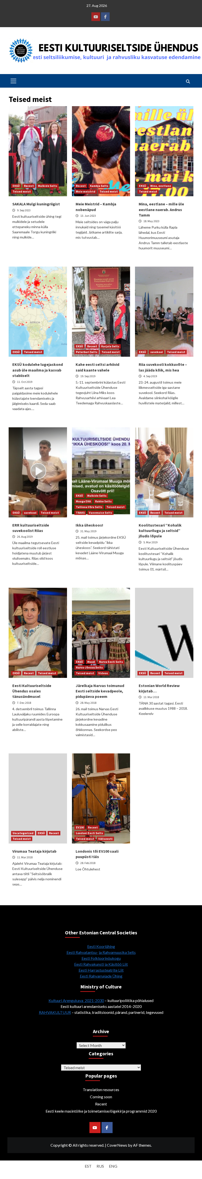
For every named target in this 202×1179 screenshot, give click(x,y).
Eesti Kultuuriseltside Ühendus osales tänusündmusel (31, 691)
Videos (103, 673)
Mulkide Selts (47, 186)
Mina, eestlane (160, 186)
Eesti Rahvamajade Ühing (101, 976)
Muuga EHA (83, 501)
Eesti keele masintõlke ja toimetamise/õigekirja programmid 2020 (101, 1111)
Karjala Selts (110, 346)
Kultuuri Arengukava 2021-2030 (76, 1000)
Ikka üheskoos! (89, 525)
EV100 (80, 827)
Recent (29, 186)
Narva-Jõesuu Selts (89, 667)
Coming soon (101, 1096)
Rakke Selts (103, 501)
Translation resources (101, 1089)
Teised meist (22, 191)
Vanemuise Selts (100, 512)
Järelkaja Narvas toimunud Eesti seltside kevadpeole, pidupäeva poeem (100, 691)
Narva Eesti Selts (111, 662)
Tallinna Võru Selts (89, 507)
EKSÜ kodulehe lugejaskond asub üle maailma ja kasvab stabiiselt (37, 370)
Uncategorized (23, 833)
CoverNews (117, 1145)
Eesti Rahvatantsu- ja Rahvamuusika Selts (101, 952)
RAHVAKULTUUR (55, 1012)
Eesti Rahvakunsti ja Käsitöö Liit (101, 964)
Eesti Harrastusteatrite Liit (101, 970)
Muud (91, 662)
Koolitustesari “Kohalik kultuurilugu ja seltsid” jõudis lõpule (160, 531)
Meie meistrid (85, 191)
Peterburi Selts (86, 352)
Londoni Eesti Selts (89, 833)
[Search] (188, 81)
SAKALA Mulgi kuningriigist (36, 203)
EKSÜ (16, 186)
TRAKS (80, 512)
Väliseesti (105, 839)
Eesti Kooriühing (101, 946)
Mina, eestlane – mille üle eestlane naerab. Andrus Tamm (161, 209)
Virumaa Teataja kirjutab (34, 851)
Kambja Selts (99, 186)
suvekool (156, 352)
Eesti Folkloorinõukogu (101, 958)
